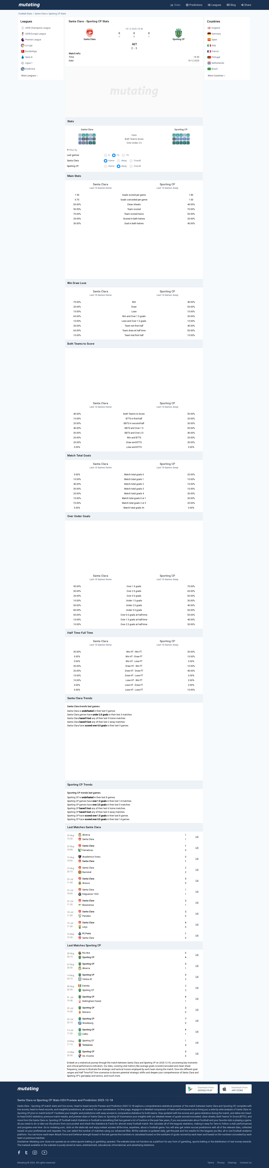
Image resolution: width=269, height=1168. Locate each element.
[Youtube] (45, 1152)
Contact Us (246, 1162)
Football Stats (25, 13)
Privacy (221, 1162)
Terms (211, 1162)
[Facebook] (21, 1152)
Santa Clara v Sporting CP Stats (50, 13)
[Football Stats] (29, 5)
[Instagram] (37, 1152)
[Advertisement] (134, 91)
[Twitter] (29, 1152)
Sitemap (232, 1162)
